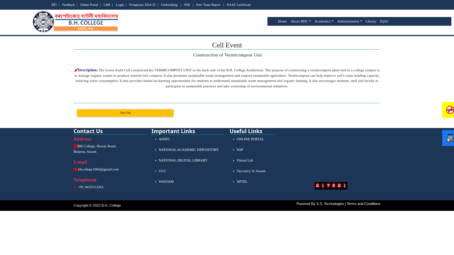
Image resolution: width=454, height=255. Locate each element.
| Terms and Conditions (362, 204)
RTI (54, 5)
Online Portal (89, 5)
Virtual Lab (245, 160)
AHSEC (164, 139)
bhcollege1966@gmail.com (98, 169)
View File (125, 113)
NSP (240, 150)
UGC (162, 171)
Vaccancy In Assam (251, 171)
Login (120, 5)
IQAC (384, 21)
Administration (348, 21)
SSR (187, 5)
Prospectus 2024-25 (142, 5)
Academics (322, 21)
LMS (107, 5)
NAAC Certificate (239, 5)
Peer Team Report (208, 5)
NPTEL (242, 181)
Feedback (68, 5)
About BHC (299, 21)
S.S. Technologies (330, 204)
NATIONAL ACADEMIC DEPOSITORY (189, 150)
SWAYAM (166, 181)
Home (282, 21)
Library (371, 21)
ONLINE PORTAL (250, 139)
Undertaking (169, 5)
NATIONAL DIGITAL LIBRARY (183, 160)
